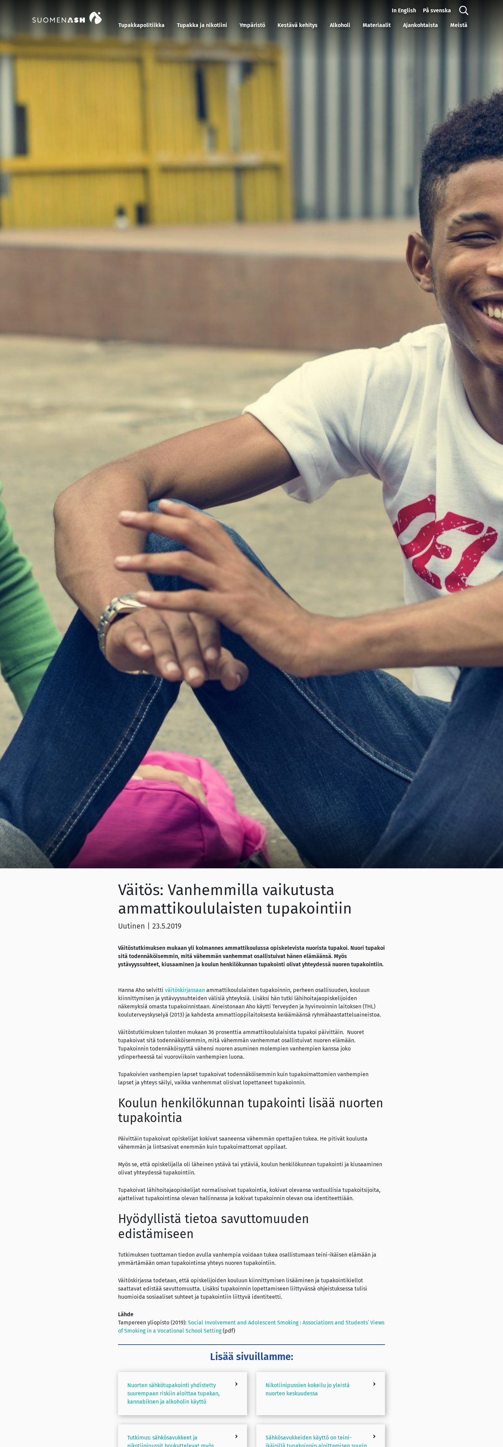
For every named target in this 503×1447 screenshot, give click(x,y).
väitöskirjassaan (185, 990)
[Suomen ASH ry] (74, 17)
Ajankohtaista (420, 25)
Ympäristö (252, 25)
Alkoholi (340, 25)
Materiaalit (377, 25)
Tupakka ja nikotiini (202, 25)
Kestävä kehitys (298, 25)
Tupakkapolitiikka (141, 25)
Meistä (458, 25)
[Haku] (463, 10)
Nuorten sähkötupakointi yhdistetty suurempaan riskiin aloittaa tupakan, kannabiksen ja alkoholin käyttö (173, 1393)
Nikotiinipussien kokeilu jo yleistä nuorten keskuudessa (308, 1389)
